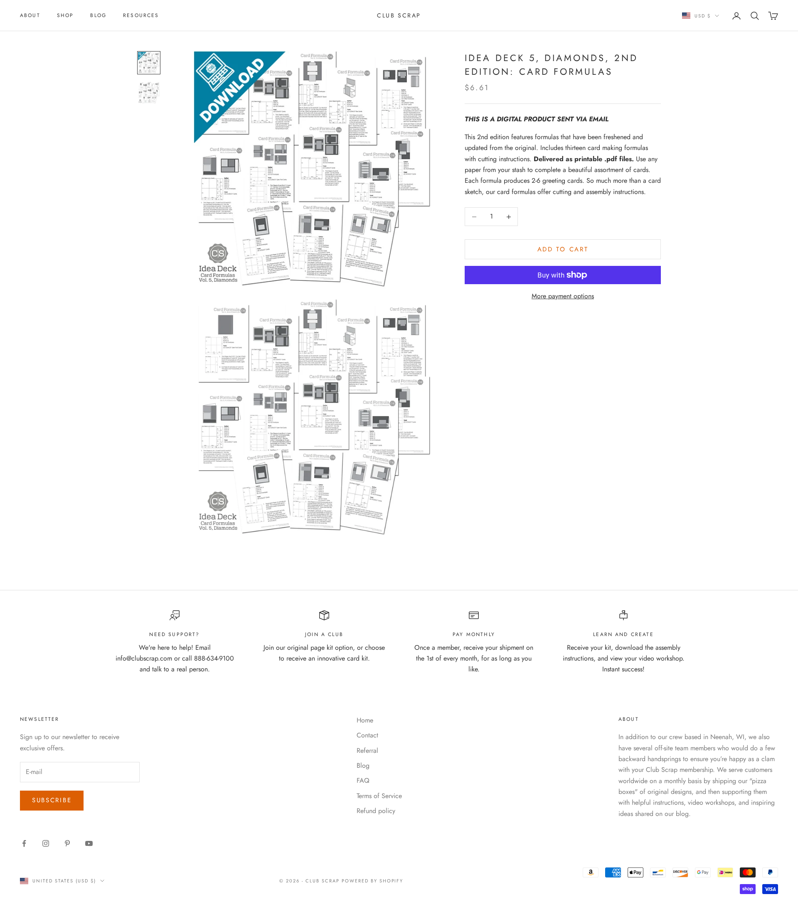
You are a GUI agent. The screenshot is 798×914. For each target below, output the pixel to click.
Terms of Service (379, 796)
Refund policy (376, 811)
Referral (367, 750)
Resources (141, 15)
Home (365, 720)
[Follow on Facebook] (24, 843)
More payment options (563, 296)
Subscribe (51, 800)
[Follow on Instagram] (46, 843)
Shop (65, 15)
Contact (367, 735)
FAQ (363, 780)
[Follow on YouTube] (89, 843)
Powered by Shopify (373, 880)
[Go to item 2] (148, 92)
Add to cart (563, 249)
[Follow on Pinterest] (67, 843)
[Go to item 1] (148, 62)
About (30, 15)
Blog (98, 15)
